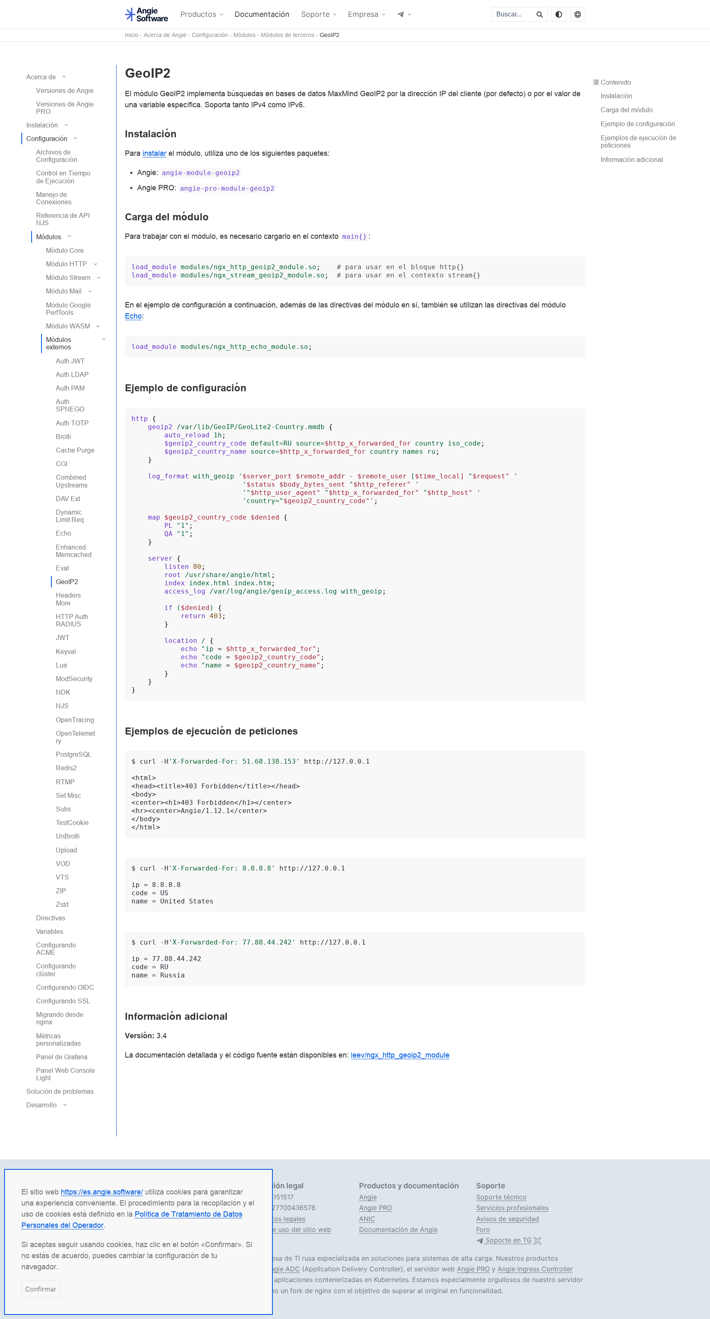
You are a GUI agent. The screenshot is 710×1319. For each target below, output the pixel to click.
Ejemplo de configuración (638, 123)
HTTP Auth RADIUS (72, 620)
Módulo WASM (68, 326)
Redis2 (66, 768)
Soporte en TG (508, 1240)
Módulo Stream (68, 277)
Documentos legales (273, 1218)
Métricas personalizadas (58, 1039)
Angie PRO (375, 1207)
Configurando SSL (63, 1001)
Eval (62, 568)
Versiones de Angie (65, 90)
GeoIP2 (329, 35)
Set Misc (68, 795)
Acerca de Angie (165, 35)
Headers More (68, 598)
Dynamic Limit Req (70, 515)
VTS (62, 877)
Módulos (244, 35)
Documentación (262, 14)
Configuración (210, 35)
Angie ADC (283, 1269)
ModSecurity (74, 678)
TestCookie (72, 822)
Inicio (131, 35)
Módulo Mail (64, 291)
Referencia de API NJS (63, 219)
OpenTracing (75, 719)
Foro (483, 1229)
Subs (63, 809)
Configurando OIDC (65, 987)
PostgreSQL (74, 754)
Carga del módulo (627, 109)
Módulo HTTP (66, 264)
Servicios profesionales (512, 1207)
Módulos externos (58, 343)
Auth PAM (70, 388)
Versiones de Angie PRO (65, 107)
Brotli (63, 436)
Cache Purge (75, 450)
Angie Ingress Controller (535, 1269)
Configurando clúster (56, 969)
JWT (62, 637)
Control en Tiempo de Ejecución (63, 176)
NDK (63, 692)
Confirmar (40, 1289)
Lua (61, 665)
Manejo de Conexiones (53, 198)
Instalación (42, 124)
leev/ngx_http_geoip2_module (400, 1055)
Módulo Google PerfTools (68, 308)
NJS (62, 705)
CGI (61, 463)
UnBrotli (68, 836)
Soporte (315, 14)
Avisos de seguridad (507, 1218)
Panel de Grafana (62, 1056)
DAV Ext (68, 498)
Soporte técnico (501, 1197)
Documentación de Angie (398, 1229)
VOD (63, 863)
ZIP (61, 890)
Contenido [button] (616, 82)
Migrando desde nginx (59, 1018)
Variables (49, 931)
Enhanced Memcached (74, 550)
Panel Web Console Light (65, 1074)
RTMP (65, 781)
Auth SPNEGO (70, 405)
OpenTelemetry (75, 737)
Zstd (62, 904)
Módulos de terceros (287, 35)
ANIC (367, 1218)
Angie (368, 1197)
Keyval (66, 651)
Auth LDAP (72, 374)
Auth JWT (70, 360)
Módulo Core (65, 250)
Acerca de (41, 77)
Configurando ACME (56, 948)
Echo (63, 533)
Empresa (363, 14)
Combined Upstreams (72, 481)
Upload (66, 849)
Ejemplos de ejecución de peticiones (638, 141)
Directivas (50, 917)
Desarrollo (41, 1105)
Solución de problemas (60, 1091)
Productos (198, 14)
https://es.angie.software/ (102, 1191)
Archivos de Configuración (56, 155)
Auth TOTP (72, 422)
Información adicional (632, 159)
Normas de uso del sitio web (286, 1229)
